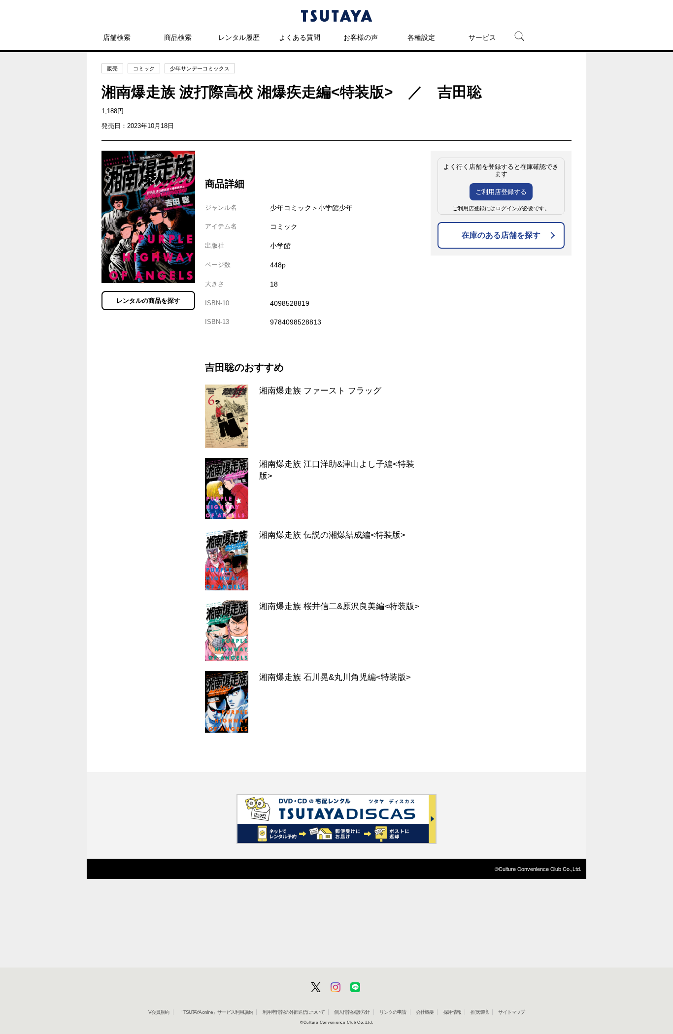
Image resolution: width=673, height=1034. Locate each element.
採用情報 (452, 1012)
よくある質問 (299, 37)
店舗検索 (117, 37)
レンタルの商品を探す (148, 300)
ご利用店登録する (501, 191)
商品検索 (178, 37)
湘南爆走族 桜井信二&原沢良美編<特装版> (339, 606)
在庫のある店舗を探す (501, 235)
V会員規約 (158, 1012)
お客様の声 (360, 37)
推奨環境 (479, 1012)
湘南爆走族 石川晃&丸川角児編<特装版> (335, 677)
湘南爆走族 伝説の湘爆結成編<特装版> (332, 535)
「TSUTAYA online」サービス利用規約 (216, 1012)
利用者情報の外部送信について (294, 1012)
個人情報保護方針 (352, 1012)
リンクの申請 (392, 1012)
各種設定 (421, 37)
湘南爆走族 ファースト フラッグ (320, 390)
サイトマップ (511, 1012)
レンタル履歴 (239, 37)
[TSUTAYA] (336, 16)
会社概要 (425, 1012)
